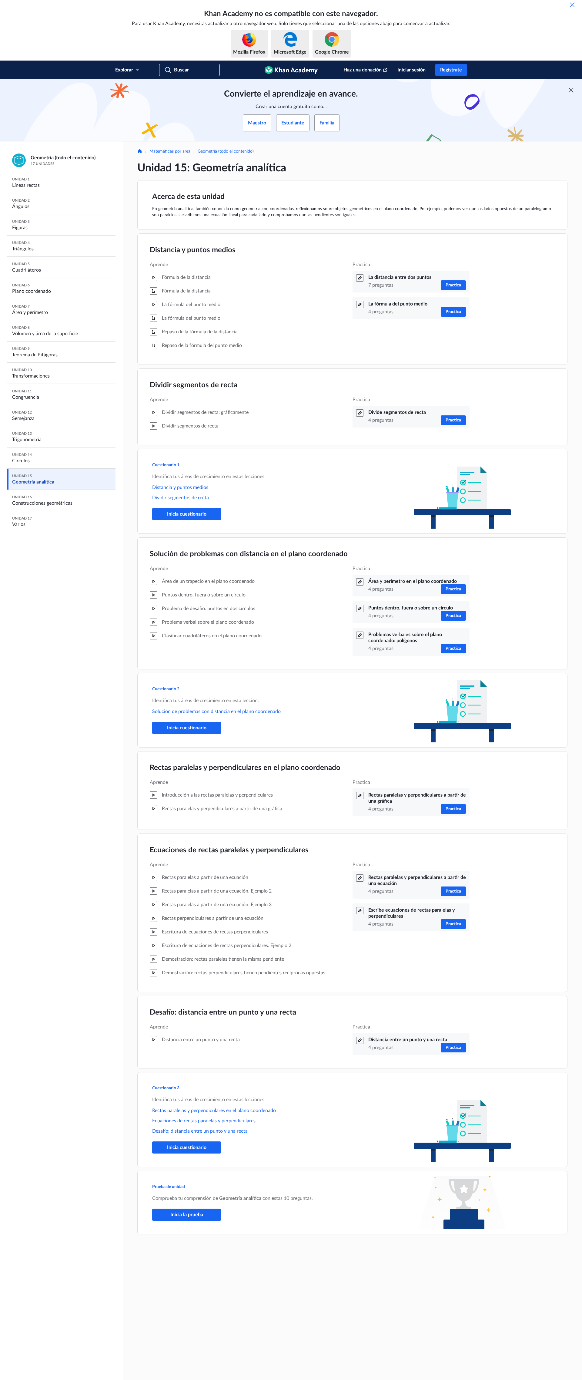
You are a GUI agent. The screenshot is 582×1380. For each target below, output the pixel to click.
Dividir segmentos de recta (193, 385)
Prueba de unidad (168, 1187)
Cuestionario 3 (165, 1088)
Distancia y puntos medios (193, 250)
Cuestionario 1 (165, 465)
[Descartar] (572, 5)
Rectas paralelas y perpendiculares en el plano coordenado (245, 767)
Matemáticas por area (169, 151)
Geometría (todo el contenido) (226, 151)
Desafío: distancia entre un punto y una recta (223, 1012)
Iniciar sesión (411, 70)
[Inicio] (139, 152)
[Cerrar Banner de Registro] (571, 90)
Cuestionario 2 (165, 689)
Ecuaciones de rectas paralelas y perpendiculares (229, 850)
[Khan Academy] (291, 70)
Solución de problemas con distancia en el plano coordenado (249, 554)
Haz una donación (362, 70)
